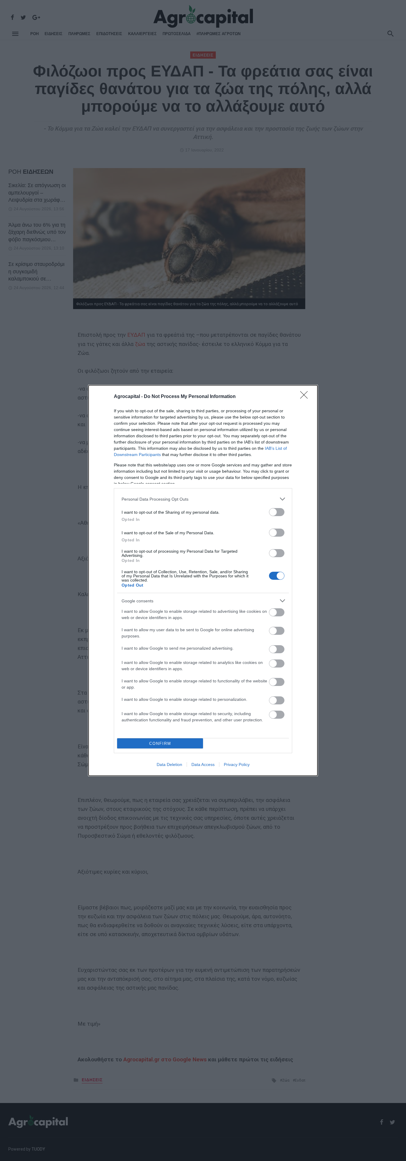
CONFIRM (160, 743)
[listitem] (203, 499)
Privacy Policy (237, 764)
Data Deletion (169, 764)
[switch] (276, 512)
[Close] (305, 396)
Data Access (203, 764)
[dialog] (203, 580)
